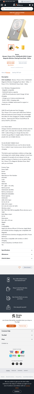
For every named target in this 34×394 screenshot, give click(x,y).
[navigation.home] (18, 5)
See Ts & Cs (11, 65)
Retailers (2, 376)
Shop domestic (27, 1)
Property (26, 370)
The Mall (8, 370)
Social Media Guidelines (28, 376)
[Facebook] (13, 364)
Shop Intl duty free (10, 1)
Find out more (22, 326)
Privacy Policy (19, 376)
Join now (11, 326)
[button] (2, 5)
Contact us (5, 343)
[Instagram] (17, 364)
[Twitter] (21, 364)
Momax (8, 72)
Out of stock (27, 267)
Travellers (13, 370)
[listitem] (17, 279)
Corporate (20, 370)
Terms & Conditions (10, 376)
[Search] (3, 9)
